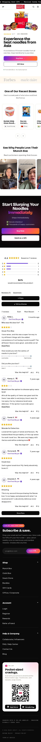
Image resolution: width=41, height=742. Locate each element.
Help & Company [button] (11, 633)
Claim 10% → (33, 551)
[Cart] (38, 7)
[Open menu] (3, 7)
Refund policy (8, 733)
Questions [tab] (17, 293)
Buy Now (20, 58)
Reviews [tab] (6, 293)
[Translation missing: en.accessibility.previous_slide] (17, 136)
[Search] (33, 7)
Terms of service (9, 737)
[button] (20, 263)
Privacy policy (20, 733)
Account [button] (7, 603)
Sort (19, 312)
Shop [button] (5, 562)
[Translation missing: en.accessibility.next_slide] (23, 136)
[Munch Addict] (20, 7)
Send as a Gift (21, 238)
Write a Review (24, 304)
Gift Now (20, 64)
